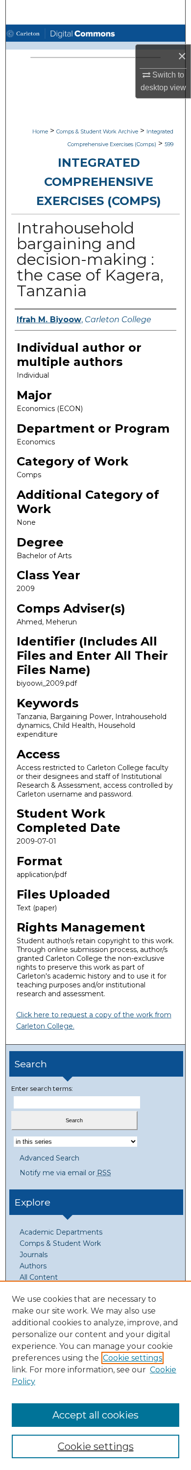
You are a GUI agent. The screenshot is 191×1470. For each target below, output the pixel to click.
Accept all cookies (95, 1415)
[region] (95, 1375)
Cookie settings (132, 1358)
